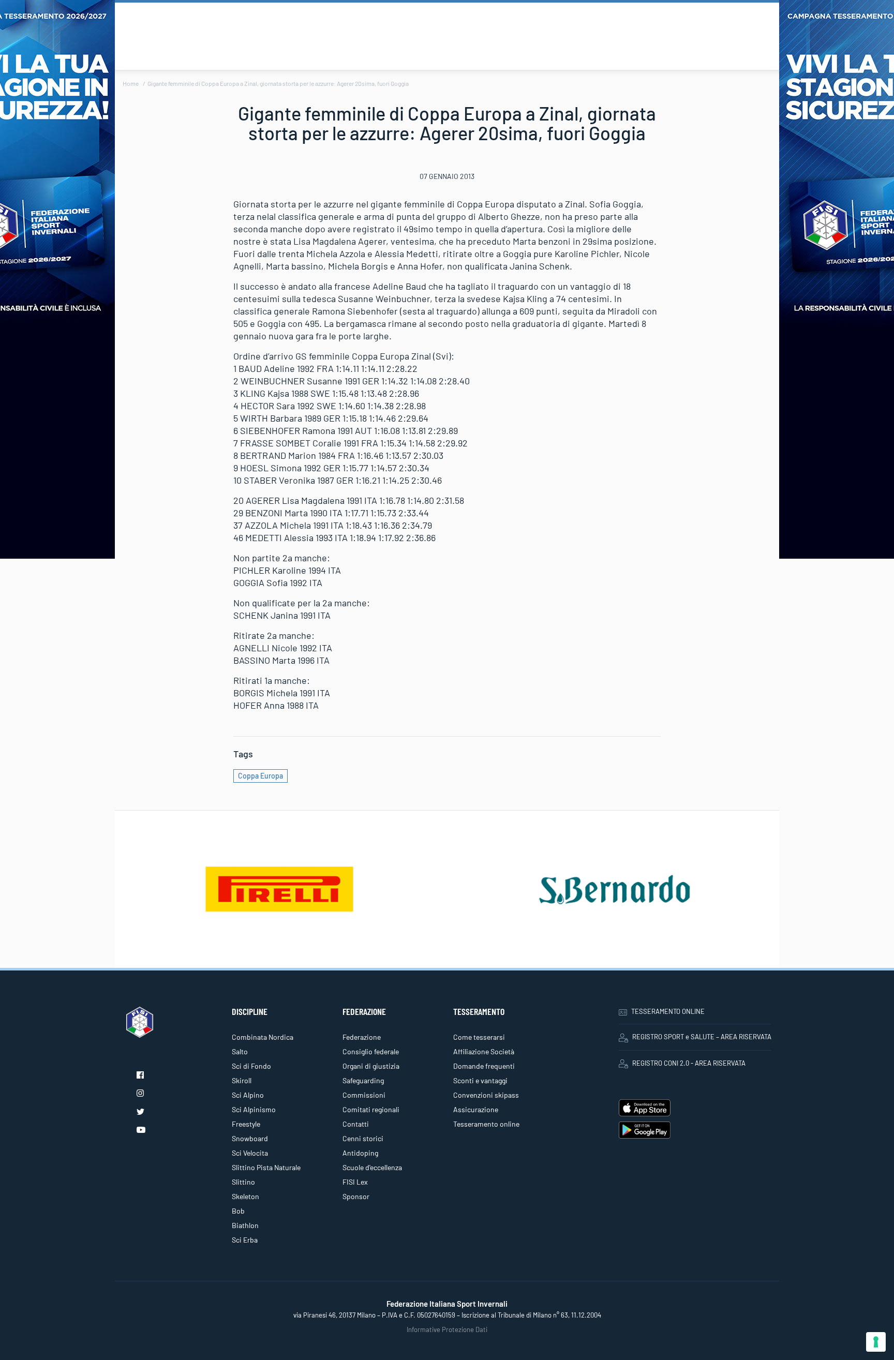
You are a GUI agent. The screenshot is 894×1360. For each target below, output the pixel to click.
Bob (238, 1210)
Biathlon (245, 1225)
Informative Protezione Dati (447, 1329)
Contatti (355, 1123)
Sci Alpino (248, 1094)
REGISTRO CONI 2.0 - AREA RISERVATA (689, 1063)
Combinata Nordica (262, 1037)
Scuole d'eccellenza (372, 1167)
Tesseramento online (486, 1123)
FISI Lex (355, 1181)
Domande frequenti (484, 1066)
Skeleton (245, 1196)
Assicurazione (475, 1109)
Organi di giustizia (370, 1066)
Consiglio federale (370, 1051)
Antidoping (360, 1152)
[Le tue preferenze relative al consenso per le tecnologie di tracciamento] (876, 1342)
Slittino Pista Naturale (266, 1167)
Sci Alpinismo (254, 1109)
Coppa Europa (260, 775)
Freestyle (246, 1123)
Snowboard (250, 1138)
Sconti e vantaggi (480, 1080)
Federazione (361, 1037)
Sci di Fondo (251, 1066)
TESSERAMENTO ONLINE (668, 1011)
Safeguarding (363, 1080)
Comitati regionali (370, 1109)
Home (131, 83)
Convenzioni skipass (486, 1094)
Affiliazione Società (483, 1051)
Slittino (243, 1181)
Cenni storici (362, 1138)
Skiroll (241, 1080)
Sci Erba (245, 1239)
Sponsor (355, 1196)
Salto (240, 1051)
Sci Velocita (250, 1152)
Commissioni (363, 1094)
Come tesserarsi (479, 1037)
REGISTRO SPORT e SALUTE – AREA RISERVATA (701, 1037)
